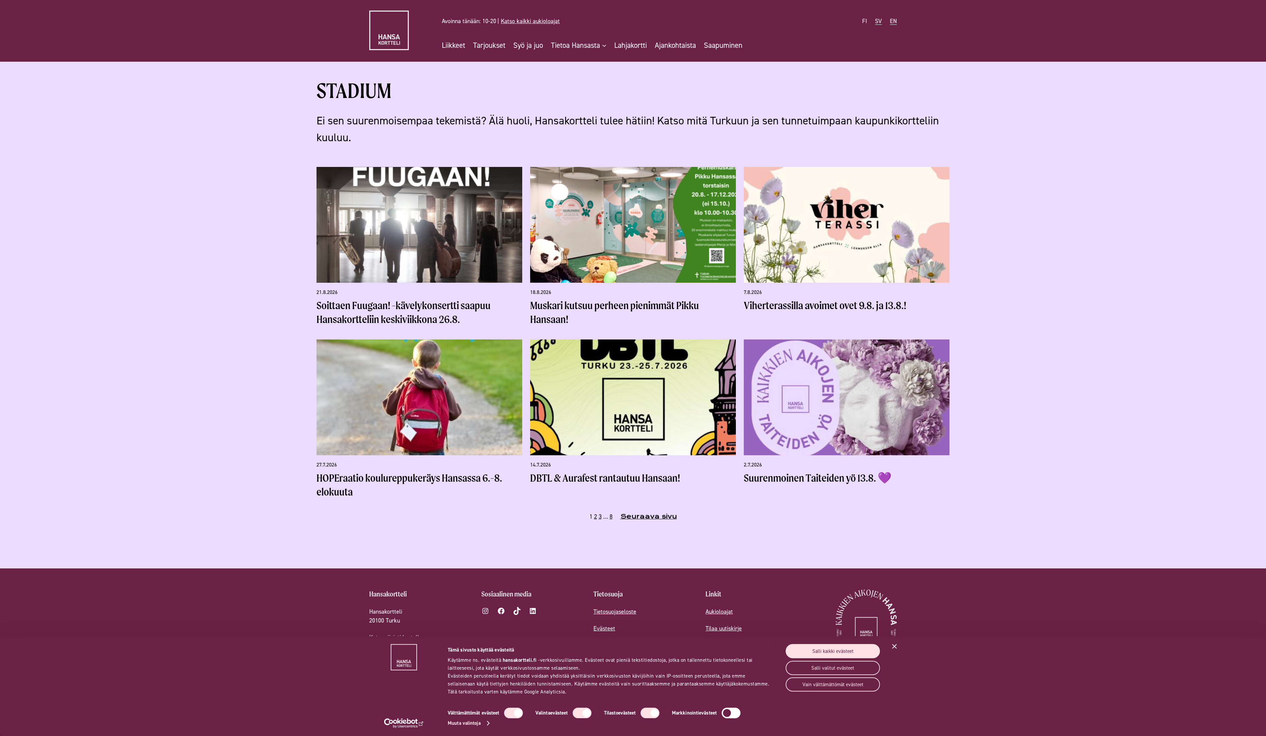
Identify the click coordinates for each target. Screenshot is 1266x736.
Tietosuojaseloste (614, 611)
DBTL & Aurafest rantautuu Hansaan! (605, 478)
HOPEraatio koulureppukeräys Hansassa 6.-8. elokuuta (409, 485)
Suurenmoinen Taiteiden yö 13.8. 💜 (817, 478)
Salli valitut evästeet (832, 668)
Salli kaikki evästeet (833, 651)
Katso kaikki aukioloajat (530, 20)
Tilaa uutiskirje (724, 628)
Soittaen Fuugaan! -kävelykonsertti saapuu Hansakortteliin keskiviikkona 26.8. (403, 312)
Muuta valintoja (464, 723)
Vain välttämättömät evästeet (832, 684)
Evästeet (604, 628)
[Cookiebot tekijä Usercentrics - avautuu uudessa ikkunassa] (404, 723)
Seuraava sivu (648, 516)
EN (893, 20)
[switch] (582, 713)
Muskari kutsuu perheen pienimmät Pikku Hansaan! (614, 312)
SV (878, 20)
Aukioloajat (719, 611)
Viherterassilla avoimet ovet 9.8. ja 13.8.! (825, 305)
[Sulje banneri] (894, 646)
